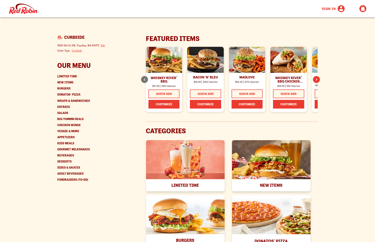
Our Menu (74, 65)
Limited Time (67, 76)
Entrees (63, 107)
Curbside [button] (77, 50)
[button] (316, 79)
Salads (62, 113)
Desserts (64, 161)
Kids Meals (65, 143)
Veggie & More (68, 131)
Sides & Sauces (68, 167)
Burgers (64, 88)
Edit (103, 45)
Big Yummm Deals (70, 119)
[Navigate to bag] (362, 8)
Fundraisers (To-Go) (72, 180)
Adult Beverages (70, 173)
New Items (65, 82)
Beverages (65, 155)
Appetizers (66, 137)
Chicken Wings (69, 125)
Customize (164, 104)
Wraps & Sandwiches (73, 101)
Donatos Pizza (69, 94)
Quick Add (164, 94)
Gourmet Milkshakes (73, 149)
